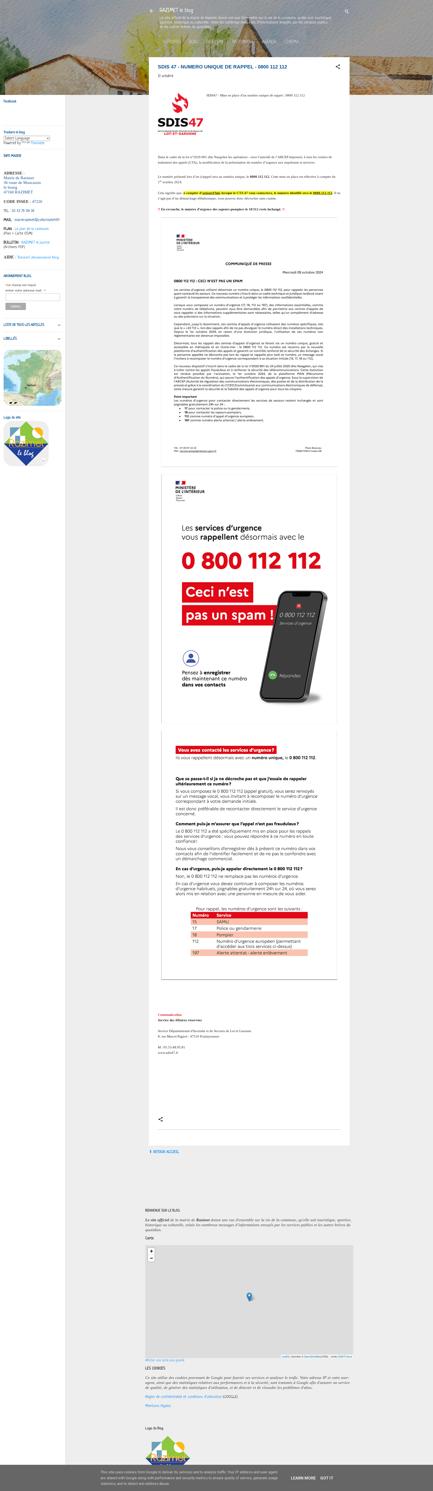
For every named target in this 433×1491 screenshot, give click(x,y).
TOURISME (215, 42)
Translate (37, 143)
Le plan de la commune (32, 229)
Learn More (303, 1478)
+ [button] (151, 1251)
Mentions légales (158, 1406)
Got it (326, 1478)
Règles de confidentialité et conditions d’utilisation (183, 1397)
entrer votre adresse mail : (25, 290)
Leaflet (285, 1356)
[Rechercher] (347, 12)
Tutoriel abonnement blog (38, 257)
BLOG (193, 42)
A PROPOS (172, 42)
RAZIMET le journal (35, 242)
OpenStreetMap (312, 1356)
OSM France (345, 1356)
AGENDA (269, 42)
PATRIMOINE (243, 42)
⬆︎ (150, 1151)
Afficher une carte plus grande (164, 1360)
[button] (338, 67)
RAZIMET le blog (176, 11)
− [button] (151, 1258)
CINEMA (292, 42)
